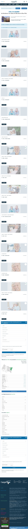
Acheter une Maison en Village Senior (14, 495)
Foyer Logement (11, 491)
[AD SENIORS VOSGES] (14, 267)
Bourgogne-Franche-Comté (13, 416)
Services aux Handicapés (15, 502)
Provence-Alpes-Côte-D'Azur (13, 434)
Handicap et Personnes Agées (22, 488)
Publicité (19, 482)
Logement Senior (13, 4)
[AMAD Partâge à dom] (14, 111)
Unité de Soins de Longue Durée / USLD (14, 491)
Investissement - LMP (16, 514)
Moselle (13, 405)
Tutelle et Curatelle (12, 499)
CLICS (16, 498)
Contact (19, 480)
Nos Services (11, 515)
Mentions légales (16, 481)
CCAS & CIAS (19, 500)
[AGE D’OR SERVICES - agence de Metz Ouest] (14, 208)
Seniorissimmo (11, 517)
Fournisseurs (11, 514)
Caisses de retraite (12, 498)
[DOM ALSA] (14, 92)
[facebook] (1, 1)
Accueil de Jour (23, 490)
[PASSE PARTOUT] (14, 53)
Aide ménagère (20, 501)
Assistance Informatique (23, 503)
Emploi (27, 4)
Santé (15, 489)
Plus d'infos (4, 46)
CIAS (14, 498)
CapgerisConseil (16, 517)
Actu (0, 4)
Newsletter (19, 481)
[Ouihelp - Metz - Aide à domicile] (14, 170)
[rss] (4, 1)
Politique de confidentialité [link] (5, 527)
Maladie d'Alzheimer (18, 490)
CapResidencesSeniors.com (22, 517)
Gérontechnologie (21, 515)
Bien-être (21, 4)
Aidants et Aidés (11, 488)
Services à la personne (18, 4)
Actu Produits (16, 488)
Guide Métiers (19, 512)
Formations (14, 512)
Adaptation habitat (24, 509)
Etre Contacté (24, 8)
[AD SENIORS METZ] (14, 247)
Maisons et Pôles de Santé (13, 519)
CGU (14, 480)
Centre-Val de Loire (13, 419)
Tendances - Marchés (16, 515)
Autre (15, 493)
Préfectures (18, 497)
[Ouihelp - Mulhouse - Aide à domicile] (14, 286)
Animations (25, 492)
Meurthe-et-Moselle (13, 402)
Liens (23, 4)
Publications (17, 489)
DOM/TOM (13, 422)
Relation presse (25, 482)
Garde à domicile (24, 501)
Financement (11, 514)
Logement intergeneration (18, 509)
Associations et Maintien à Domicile (14, 503)
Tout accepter (5, 524)
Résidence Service (10, 4)
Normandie (13, 428)
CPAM (10, 498)
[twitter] (2, 1)
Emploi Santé (11, 512)
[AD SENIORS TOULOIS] (14, 306)
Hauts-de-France (13, 425)
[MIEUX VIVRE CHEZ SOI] (14, 131)
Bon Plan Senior (11, 489)
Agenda (3, 4)
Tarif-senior (21, 518)
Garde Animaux (19, 505)
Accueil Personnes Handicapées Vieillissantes (20, 491)
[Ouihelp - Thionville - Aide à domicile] (14, 228)
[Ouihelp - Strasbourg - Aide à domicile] (14, 72)
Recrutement (15, 514)
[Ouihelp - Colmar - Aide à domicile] (14, 150)
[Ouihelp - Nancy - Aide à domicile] (14, 189)
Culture (21, 489)
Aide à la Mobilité (19, 504)
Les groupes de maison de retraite (14, 492)
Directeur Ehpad (11, 493)
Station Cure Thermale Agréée (13, 511)
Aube (2, 398)
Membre (25, 1)
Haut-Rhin (13, 408)
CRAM (26, 497)
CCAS (12, 498)
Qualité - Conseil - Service (20, 514)
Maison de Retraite (12, 490)
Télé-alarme (20, 506)
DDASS (24, 497)
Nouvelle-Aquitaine (13, 429)
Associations (16, 498)
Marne (13, 399)
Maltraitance (20, 498)
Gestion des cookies (19, 522)
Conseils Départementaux (12, 497)
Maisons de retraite (6, 4)
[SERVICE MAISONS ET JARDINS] (14, 33)
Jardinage (23, 505)
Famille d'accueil (21, 492)
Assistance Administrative (16, 503)
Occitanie (13, 431)
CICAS (24, 500)
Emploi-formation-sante (12, 518)
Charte (15, 482)
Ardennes (13, 396)
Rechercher (18, 8)
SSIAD (20, 502)
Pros (25, 4)
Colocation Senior (11, 509)
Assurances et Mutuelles (20, 498)
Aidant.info (17, 518)
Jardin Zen (19, 511)
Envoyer (14, 352)
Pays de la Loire (13, 432)
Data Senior (23, 489)
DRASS (21, 497)
